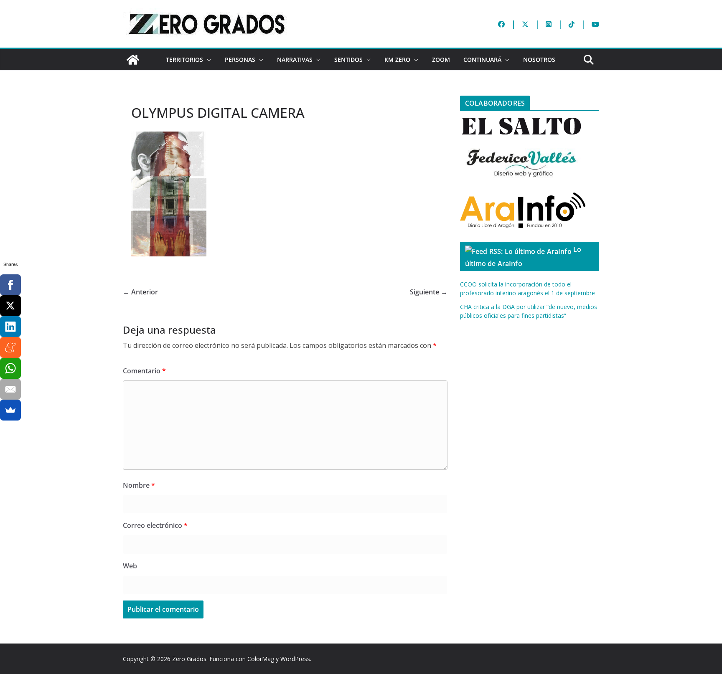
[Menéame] (10, 347)
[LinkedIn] (10, 326)
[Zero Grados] (133, 59)
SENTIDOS (348, 59)
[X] (10, 305)
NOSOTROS (539, 59)
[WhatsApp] (10, 368)
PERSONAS (240, 59)
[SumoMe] (10, 410)
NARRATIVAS (295, 59)
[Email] (10, 389)
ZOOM (441, 59)
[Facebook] (10, 284)
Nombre (139, 485)
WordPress (295, 659)
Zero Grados (189, 659)
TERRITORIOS (184, 59)
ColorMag (260, 659)
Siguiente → (428, 291)
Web (130, 565)
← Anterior (140, 291)
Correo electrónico (155, 525)
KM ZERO (397, 59)
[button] (207, 60)
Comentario (144, 370)
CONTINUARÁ (482, 59)
